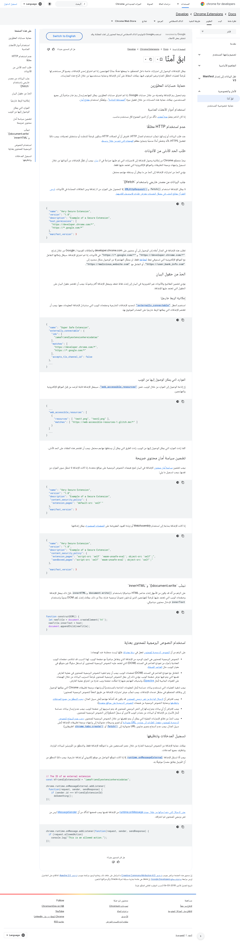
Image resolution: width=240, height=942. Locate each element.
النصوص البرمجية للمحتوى (157, 652)
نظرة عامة (232, 21)
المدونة (150, 3)
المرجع (160, 21)
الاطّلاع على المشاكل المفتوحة (180, 911)
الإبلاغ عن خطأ (186, 905)
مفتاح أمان (85, 99)
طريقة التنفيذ (194, 21)
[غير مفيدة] (48, 49)
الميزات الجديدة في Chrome (128, 3)
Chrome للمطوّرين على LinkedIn (49, 916)
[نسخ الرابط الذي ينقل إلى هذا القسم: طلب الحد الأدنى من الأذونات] (141, 151)
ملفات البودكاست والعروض (117, 921)
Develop (182, 14)
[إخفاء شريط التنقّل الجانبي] (200, 936)
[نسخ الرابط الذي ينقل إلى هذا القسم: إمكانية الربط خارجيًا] (157, 298)
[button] (220, 54)
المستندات (185, 3)
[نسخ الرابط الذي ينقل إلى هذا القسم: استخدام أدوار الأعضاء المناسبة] (144, 110)
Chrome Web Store (125, 21)
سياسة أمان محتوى (163, 467)
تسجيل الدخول (10, 3)
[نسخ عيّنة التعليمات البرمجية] (182, 203)
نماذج (144, 21)
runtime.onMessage (131, 812)
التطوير (209, 21)
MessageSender (67, 812)
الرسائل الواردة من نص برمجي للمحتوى (145, 699)
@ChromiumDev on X (53, 905)
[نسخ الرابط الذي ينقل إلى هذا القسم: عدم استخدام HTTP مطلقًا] (143, 127)
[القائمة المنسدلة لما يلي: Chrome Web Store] (111, 21)
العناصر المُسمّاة (155, 667)
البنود (190, 935)
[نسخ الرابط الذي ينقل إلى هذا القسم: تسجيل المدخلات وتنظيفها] (143, 736)
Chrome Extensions (208, 14)
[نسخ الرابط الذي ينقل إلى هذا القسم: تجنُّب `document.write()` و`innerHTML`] (124, 586)
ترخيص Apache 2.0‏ (68, 875)
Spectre (149, 680)
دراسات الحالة (164, 3)
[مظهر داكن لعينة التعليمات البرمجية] (177, 203)
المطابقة (143, 259)
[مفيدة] (53, 49)
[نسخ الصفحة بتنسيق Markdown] (151, 59)
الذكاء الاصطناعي (176, 21)
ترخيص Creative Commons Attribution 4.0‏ (141, 875)
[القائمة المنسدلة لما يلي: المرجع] (154, 21)
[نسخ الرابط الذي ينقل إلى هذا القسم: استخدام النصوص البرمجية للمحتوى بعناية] (121, 643)
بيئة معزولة (128, 652)
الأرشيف (124, 916)
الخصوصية (180, 935)
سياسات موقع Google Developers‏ (166, 879)
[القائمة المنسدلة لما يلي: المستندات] (177, 4)
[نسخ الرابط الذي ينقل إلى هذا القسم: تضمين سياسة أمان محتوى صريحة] (132, 458)
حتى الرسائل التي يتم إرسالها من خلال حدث (164, 812)
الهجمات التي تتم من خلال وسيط (118, 141)
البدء (220, 21)
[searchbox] (218, 31)
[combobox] (71, 4)
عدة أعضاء (163, 116)
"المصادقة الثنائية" (117, 99)
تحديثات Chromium (118, 905)
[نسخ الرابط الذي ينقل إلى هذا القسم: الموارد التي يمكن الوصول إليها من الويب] (135, 380)
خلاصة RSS (59, 921)
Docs (232, 14)
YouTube (59, 911)
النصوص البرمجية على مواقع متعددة (116, 703)
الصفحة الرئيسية (179, 49)
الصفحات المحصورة (95, 525)
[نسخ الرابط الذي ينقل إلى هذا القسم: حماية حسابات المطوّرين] (147, 86)
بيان (96, 160)
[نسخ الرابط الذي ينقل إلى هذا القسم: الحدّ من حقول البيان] (152, 274)
